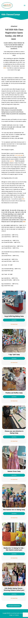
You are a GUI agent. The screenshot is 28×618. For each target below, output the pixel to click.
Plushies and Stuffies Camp (14, 393)
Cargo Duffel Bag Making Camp (14, 316)
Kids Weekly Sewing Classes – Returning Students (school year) (14, 589)
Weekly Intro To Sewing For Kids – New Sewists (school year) (14, 549)
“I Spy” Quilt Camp (14, 354)
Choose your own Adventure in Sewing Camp (14, 432)
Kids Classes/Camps (14, 324)
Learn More (18, 320)
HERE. (24, 221)
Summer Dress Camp (14, 471)
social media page (19, 155)
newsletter (11, 161)
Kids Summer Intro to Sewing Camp (14, 510)
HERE (4, 68)
